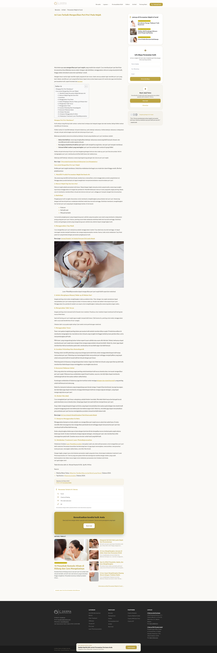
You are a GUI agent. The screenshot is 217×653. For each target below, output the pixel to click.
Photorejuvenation (70, 476)
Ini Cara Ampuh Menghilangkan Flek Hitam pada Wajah (79, 415)
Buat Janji (89, 526)
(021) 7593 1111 (153, 638)
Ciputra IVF (131, 621)
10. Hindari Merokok (64, 112)
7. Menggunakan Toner (64, 105)
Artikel (64, 10)
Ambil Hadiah (131, 647)
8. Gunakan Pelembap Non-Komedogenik (69, 108)
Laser (61, 590)
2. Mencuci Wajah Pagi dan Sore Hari (68, 95)
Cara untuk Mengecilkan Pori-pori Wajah (67, 91)
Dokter (110, 618)
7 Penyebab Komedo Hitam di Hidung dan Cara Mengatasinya (79, 161)
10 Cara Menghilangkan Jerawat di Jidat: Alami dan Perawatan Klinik (111, 552)
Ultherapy (91, 621)
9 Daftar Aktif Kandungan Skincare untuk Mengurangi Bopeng (147, 31)
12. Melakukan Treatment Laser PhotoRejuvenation (72, 116)
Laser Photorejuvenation (95, 629)
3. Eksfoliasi (61, 97)
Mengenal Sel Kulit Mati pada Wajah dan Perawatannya (111, 541)
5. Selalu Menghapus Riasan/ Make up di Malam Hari (72, 101)
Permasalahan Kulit (113, 621)
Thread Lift (91, 623)
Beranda (57, 10)
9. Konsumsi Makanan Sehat (66, 110)
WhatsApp (145, 105)
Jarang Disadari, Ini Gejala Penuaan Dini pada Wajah (78, 238)
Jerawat (57, 590)
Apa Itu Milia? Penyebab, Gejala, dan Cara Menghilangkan (111, 563)
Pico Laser (91, 626)
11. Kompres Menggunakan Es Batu (68, 114)
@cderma (62, 617)
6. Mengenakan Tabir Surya (65, 103)
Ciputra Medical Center (134, 615)
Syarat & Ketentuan (65, 650)
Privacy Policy (57, 650)
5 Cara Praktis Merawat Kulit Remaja (148, 39)
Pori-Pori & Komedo (67, 590)
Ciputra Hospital (132, 613)
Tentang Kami (111, 615)
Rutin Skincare (76, 590)
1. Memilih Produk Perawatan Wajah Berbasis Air (72, 93)
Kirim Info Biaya (145, 79)
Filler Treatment (93, 618)
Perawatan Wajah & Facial (75, 10)
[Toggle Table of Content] (85, 86)
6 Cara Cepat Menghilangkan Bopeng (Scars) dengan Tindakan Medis (112, 574)
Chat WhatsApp (64, 621)
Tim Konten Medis (66, 482)
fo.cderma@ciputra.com (64, 619)
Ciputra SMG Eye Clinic (134, 618)
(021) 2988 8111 (153, 623)
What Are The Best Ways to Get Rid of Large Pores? (86, 473)
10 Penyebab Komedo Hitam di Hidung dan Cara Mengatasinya (69, 567)
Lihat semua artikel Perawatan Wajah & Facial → (111, 586)
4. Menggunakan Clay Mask (65, 99)
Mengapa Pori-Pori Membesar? (64, 89)
